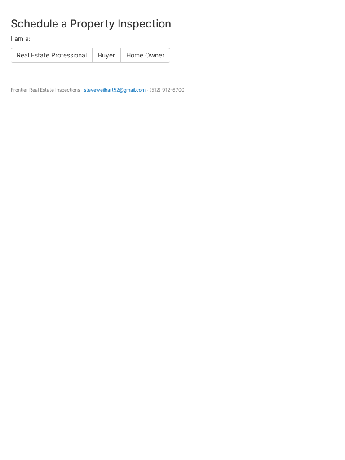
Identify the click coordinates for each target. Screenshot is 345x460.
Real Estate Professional (52, 55)
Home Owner (145, 55)
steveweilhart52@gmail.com (115, 90)
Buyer (106, 55)
